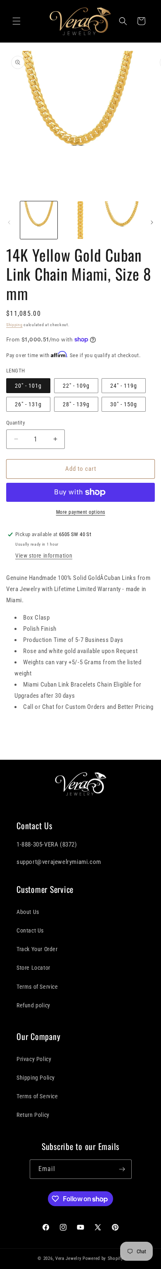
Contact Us (30, 930)
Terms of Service (37, 986)
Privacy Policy (34, 1059)
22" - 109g (76, 385)
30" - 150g (123, 404)
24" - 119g (123, 385)
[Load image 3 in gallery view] (121, 220)
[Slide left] (9, 222)
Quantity (15, 423)
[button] (16, 21)
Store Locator (33, 967)
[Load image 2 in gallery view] (80, 220)
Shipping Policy (36, 1077)
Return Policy (33, 1115)
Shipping (14, 324)
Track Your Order (37, 949)
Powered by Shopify (103, 1258)
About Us (28, 912)
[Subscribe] (122, 1169)
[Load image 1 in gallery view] (38, 220)
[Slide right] (152, 222)
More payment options (80, 512)
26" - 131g (28, 404)
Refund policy (33, 1005)
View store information (43, 555)
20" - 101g (28, 385)
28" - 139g (76, 404)
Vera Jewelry (68, 1258)
